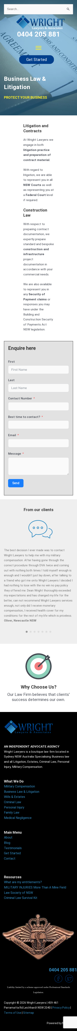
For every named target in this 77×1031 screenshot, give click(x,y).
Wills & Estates (14, 797)
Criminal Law (12, 802)
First (11, 361)
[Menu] (38, 48)
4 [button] (38, 632)
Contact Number (20, 398)
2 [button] (31, 632)
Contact (9, 858)
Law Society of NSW (18, 893)
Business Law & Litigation (21, 792)
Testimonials (13, 848)
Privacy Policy (61, 1007)
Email (12, 435)
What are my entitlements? (23, 882)
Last (11, 380)
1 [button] (27, 632)
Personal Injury (14, 807)
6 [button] (46, 632)
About (8, 837)
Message (14, 453)
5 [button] (42, 632)
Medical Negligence (18, 818)
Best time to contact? (24, 417)
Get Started (12, 853)
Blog (7, 843)
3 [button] (35, 632)
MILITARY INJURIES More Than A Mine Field (35, 887)
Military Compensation (19, 786)
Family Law (11, 812)
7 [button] (50, 632)
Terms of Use (12, 1012)
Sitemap (28, 1012)
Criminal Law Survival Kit (20, 898)
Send (15, 483)
